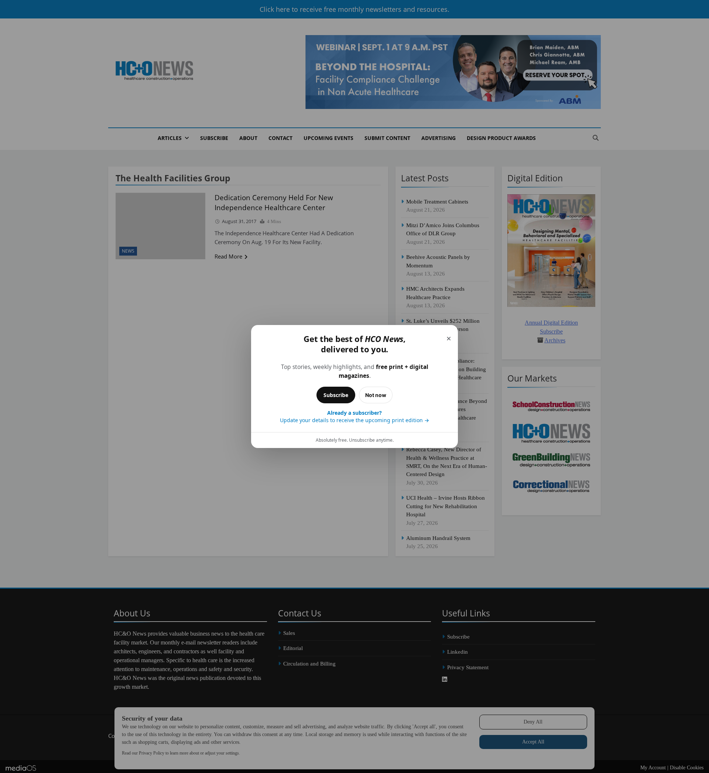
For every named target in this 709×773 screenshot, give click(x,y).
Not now (375, 395)
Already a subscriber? (354, 416)
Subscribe (335, 395)
